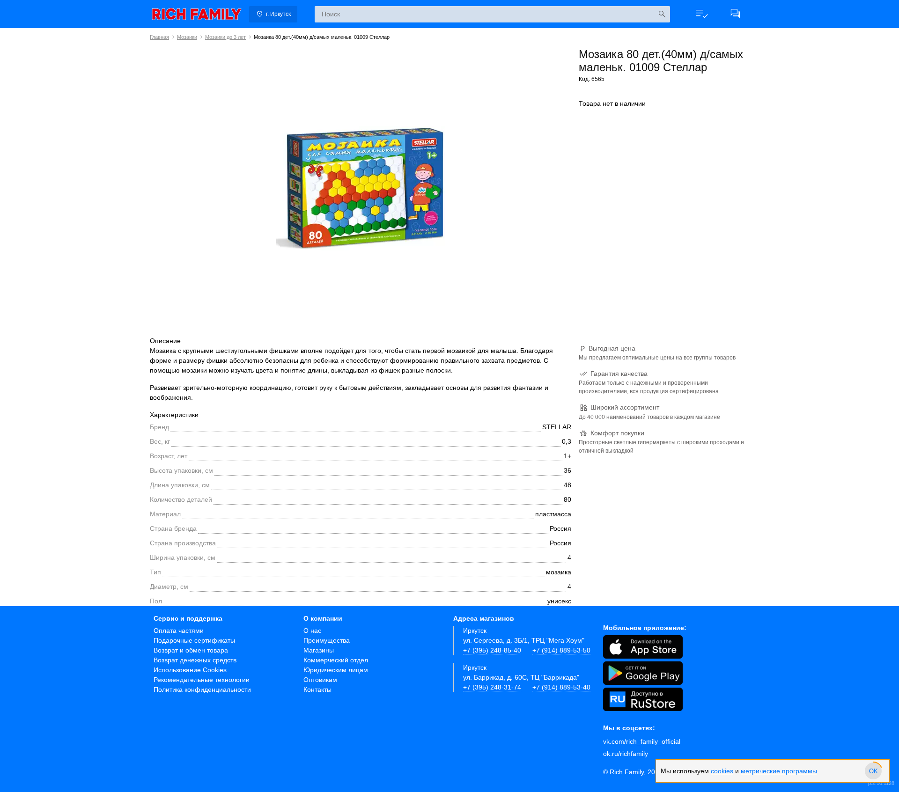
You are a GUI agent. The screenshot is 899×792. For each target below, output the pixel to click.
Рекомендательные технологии (202, 679)
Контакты (317, 689)
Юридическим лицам (335, 670)
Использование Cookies (190, 670)
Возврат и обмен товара (191, 650)
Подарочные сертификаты (194, 640)
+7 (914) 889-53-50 (561, 650)
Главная (159, 37)
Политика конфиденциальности (202, 689)
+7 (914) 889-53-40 (561, 687)
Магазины (318, 650)
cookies (722, 771)
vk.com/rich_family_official (641, 741)
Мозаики (187, 37)
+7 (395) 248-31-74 (492, 687)
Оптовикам (320, 679)
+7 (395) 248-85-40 (492, 650)
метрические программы (779, 771)
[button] (701, 14)
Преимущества (326, 640)
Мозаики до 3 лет (225, 37)
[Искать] (662, 14)
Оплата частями (179, 630)
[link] (196, 14)
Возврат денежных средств (195, 660)
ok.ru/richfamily (625, 753)
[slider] (873, 771)
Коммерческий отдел (335, 660)
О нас (312, 630)
